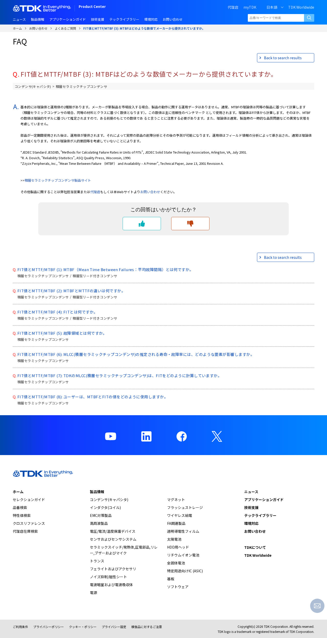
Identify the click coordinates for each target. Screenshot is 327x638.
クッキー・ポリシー (83, 626)
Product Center (92, 7)
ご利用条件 (20, 626)
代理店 (95, 191)
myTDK (249, 7)
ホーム (17, 28)
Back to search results (283, 57)
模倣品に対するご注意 (146, 626)
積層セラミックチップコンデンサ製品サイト (58, 180)
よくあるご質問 (65, 28)
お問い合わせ (38, 28)
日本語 (271, 7)
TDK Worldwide (301, 7)
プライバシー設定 (114, 626)
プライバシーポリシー (48, 626)
